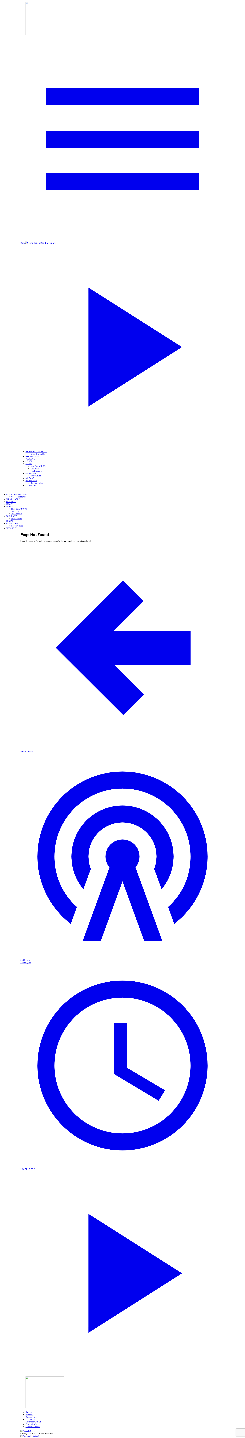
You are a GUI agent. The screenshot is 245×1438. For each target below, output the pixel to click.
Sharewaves (36, 475)
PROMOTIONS (31, 480)
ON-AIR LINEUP (32, 456)
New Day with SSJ (38, 466)
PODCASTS (30, 458)
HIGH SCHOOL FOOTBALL (36, 451)
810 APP (29, 461)
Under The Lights (38, 454)
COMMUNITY (31, 473)
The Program (36, 471)
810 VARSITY (31, 485)
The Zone (35, 468)
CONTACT (30, 478)
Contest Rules (37, 483)
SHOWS (29, 463)
